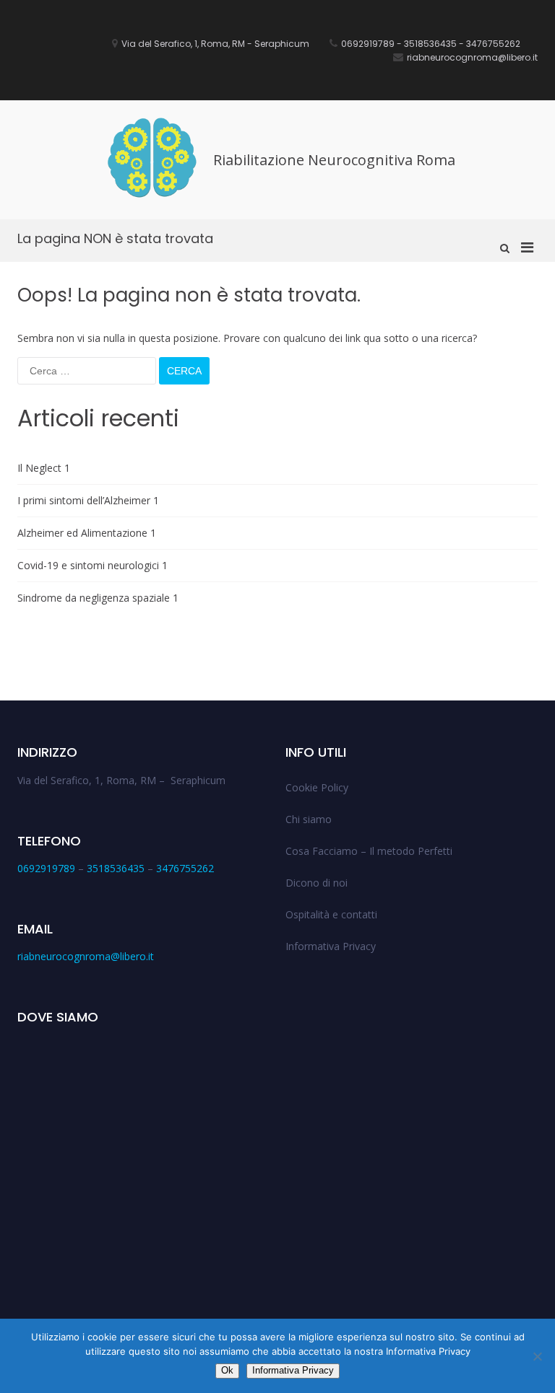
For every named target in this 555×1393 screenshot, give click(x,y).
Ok (227, 1370)
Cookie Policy (316, 787)
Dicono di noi (316, 882)
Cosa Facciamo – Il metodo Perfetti (368, 851)
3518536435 (116, 868)
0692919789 (46, 868)
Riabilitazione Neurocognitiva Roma (334, 160)
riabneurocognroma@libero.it (85, 956)
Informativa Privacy (330, 946)
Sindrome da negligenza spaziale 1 (97, 598)
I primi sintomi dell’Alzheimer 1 (88, 500)
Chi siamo (308, 819)
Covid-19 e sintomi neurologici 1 (92, 565)
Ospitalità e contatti (331, 914)
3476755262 (185, 868)
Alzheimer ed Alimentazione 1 (86, 533)
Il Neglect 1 (43, 468)
